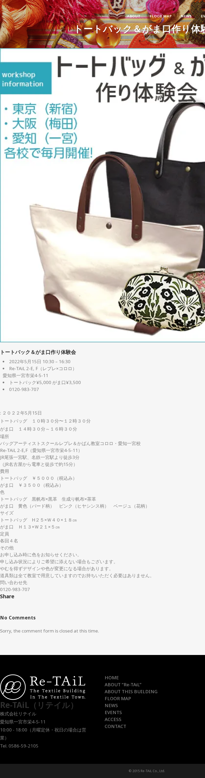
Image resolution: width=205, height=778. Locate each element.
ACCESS (113, 719)
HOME (112, 677)
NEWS (111, 705)
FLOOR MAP (118, 698)
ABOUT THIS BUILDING (131, 691)
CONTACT (115, 726)
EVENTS (113, 712)
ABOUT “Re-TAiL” (123, 684)
